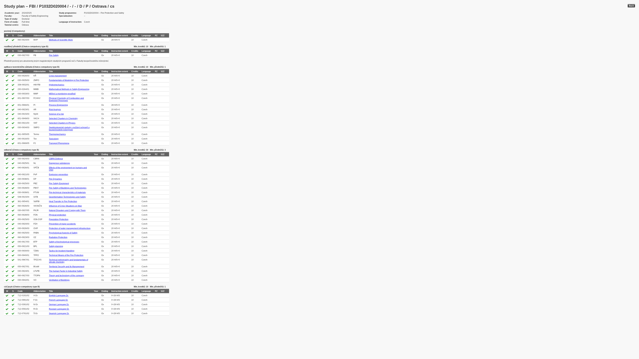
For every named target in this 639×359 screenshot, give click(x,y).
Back (631, 5)
